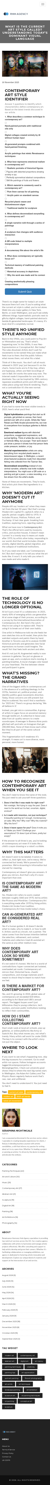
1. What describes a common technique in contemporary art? (25, 118)
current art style (16, 1092)
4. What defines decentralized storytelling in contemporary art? (24, 215)
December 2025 (11, 1321)
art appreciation (28, 1372)
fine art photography (33, 1378)
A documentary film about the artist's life (24, 250)
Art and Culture (11, 1176)
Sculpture (8, 1200)
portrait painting (11, 1378)
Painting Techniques (13, 1171)
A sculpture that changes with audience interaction (24, 233)
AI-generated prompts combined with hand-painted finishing (22, 145)
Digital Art (8, 1205)
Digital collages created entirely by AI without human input (22, 136)
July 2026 (7, 1281)
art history (39, 1361)
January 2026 (9, 1316)
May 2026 (8, 1292)
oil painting (9, 1401)
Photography (9, 1223)
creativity (31, 1367)
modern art (8, 1096)
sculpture (8, 1407)
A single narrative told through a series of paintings (24, 224)
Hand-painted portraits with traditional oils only (23, 127)
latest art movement (12, 1100)
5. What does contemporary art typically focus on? (24, 257)
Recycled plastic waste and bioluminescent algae (18, 203)
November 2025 (10, 1327)
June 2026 (8, 1287)
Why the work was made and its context (26, 275)
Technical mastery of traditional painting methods (24, 266)
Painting (7, 1211)
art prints (8, 1384)
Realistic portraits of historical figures (25, 168)
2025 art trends (23, 1096)
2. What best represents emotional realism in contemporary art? (25, 163)
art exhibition (32, 1390)
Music (6, 1182)
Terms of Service (8, 1450)
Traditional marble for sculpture (22, 208)
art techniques (24, 1384)
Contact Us (6, 1457)
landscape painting (12, 1390)
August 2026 (9, 1275)
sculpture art (10, 1395)
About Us (6, 1446)
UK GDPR (6, 1460)
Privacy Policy (7, 1453)
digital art (24, 1361)
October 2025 (10, 1333)
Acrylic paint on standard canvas (23, 195)
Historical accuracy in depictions (22, 271)
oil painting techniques (31, 1395)
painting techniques (13, 1367)
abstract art (9, 1361)
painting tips (10, 1372)
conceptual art (26, 1401)
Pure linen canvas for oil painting (23, 191)
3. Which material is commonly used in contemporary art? (23, 186)
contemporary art (34, 1092)
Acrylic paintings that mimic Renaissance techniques (24, 154)
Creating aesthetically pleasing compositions (19, 283)
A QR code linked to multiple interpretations (18, 242)
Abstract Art (9, 1194)
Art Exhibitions (10, 1217)
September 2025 (11, 1339)
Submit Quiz (25, 291)
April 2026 (8, 1298)
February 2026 (10, 1310)
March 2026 (9, 1304)
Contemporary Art (12, 1188)
